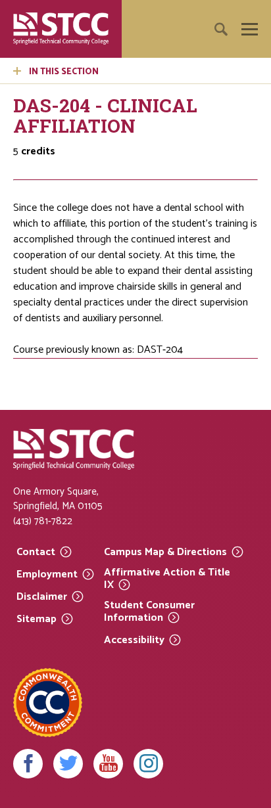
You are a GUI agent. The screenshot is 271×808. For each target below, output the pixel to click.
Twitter (68, 763)
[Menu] (249, 29)
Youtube (108, 763)
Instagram (148, 763)
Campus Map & (165, 551)
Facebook (28, 763)
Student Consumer (149, 611)
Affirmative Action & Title (167, 579)
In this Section (64, 72)
